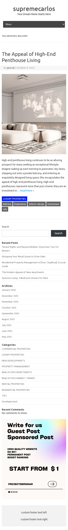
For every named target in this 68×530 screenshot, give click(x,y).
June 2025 (7, 331)
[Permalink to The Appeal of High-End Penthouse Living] (34, 155)
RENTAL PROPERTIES (13, 384)
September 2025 (10, 313)
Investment (53, 204)
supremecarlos (34, 8)
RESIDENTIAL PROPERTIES (16, 390)
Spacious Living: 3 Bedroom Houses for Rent (25, 278)
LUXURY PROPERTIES (14, 198)
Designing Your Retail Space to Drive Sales (24, 256)
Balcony (7, 204)
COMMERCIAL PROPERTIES (16, 349)
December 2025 (10, 296)
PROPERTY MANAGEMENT (16, 366)
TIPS (4, 395)
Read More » (27, 190)
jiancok (11, 67)
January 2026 (9, 290)
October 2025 (9, 307)
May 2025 (7, 336)
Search (5, 226)
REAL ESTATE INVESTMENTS (17, 372)
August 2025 (8, 319)
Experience (20, 204)
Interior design (36, 204)
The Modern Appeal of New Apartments (23, 272)
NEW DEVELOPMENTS (13, 360)
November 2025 (10, 301)
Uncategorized (9, 401)
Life (5, 209)
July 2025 (6, 325)
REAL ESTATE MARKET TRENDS (18, 378)
